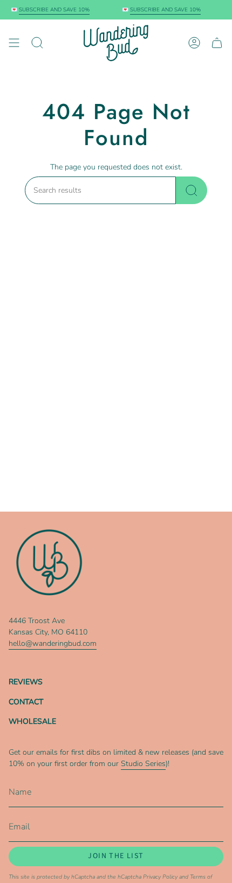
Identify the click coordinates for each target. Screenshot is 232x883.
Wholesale (32, 721)
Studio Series (143, 763)
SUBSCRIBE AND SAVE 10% (51, 10)
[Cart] (217, 42)
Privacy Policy (160, 877)
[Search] (191, 190)
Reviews (26, 682)
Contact (26, 702)
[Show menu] (14, 42)
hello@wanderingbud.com (53, 643)
